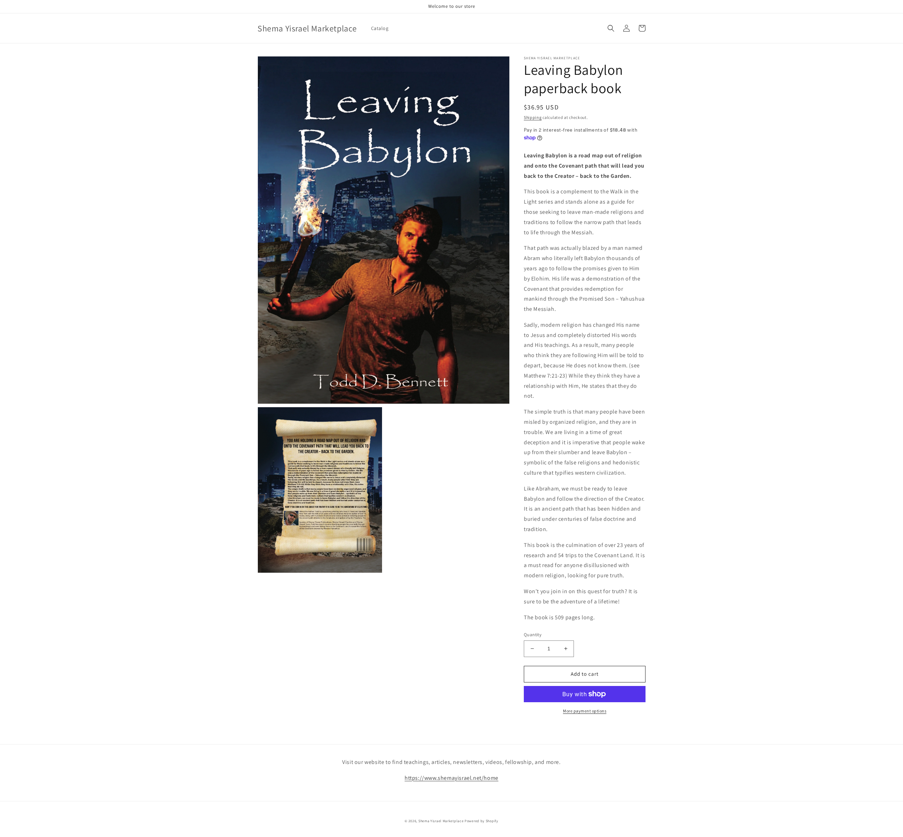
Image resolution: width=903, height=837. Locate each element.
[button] (611, 28)
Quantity (532, 635)
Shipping (533, 117)
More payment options (584, 710)
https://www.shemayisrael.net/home (451, 778)
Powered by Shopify (481, 821)
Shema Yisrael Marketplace (441, 821)
